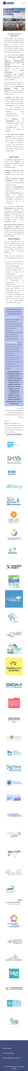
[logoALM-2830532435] (14, 526)
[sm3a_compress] (14, 466)
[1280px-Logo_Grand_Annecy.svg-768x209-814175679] (14, 492)
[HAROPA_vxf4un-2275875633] (14, 573)
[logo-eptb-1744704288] (14, 744)
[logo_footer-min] (12, 477)
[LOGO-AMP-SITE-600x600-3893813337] (14, 994)
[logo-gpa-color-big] (14, 823)
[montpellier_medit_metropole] (14, 929)
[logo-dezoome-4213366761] (14, 655)
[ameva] (12, 558)
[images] (14, 881)
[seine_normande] (11, 894)
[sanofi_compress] (14, 541)
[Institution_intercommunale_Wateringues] (14, 861)
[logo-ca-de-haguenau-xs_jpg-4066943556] (14, 950)
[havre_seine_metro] (14, 1030)
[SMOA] (14, 694)
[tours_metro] (14, 773)
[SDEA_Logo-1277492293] (14, 451)
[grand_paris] (14, 788)
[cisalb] (14, 640)
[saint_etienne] (14, 909)
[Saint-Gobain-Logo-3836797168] (14, 965)
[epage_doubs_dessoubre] (14, 842)
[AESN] (14, 1009)
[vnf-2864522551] (14, 587)
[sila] (14, 979)
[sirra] (13, 625)
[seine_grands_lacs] (14, 803)
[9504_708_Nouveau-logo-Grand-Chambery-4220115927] (14, 708)
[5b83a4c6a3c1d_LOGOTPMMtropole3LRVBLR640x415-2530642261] (14, 507)
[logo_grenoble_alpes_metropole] (14, 675)
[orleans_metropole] (14, 729)
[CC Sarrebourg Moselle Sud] (14, 607)
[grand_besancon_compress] (14, 759)
